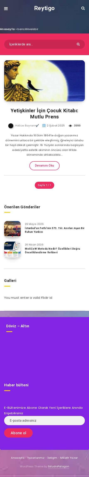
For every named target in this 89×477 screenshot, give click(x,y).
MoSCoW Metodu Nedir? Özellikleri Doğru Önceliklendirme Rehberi (52, 250)
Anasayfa (7, 29)
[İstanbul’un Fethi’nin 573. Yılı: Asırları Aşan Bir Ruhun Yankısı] (12, 229)
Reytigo (44, 8)
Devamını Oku (44, 165)
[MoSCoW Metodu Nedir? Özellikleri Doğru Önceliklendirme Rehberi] (12, 250)
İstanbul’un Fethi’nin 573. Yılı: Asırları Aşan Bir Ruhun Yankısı (55, 230)
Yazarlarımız (36, 458)
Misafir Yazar (69, 458)
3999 (77, 125)
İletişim (52, 458)
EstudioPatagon (58, 466)
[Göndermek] (79, 44)
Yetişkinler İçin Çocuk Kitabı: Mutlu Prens (44, 114)
